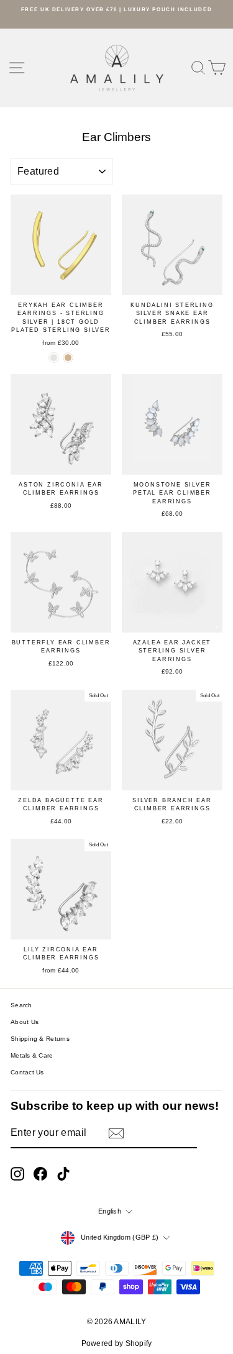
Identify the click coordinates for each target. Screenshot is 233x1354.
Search (21, 1005)
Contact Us (27, 1072)
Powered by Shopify (116, 1343)
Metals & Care (32, 1055)
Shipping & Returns (40, 1038)
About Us (25, 1021)
